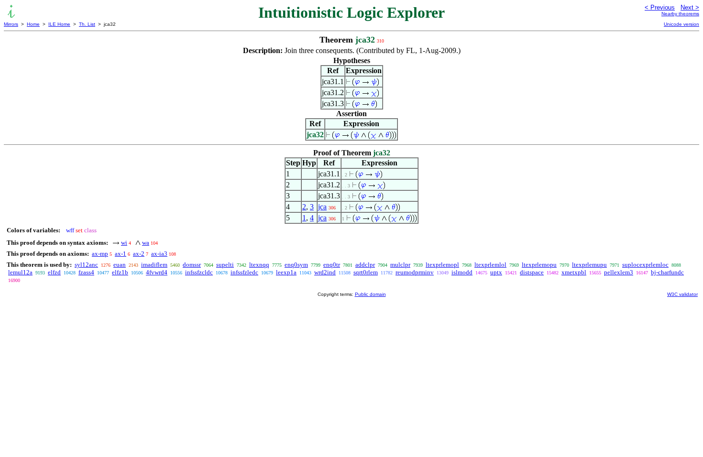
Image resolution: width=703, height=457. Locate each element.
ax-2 (138, 253)
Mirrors (11, 24)
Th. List (87, 24)
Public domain (370, 294)
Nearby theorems (680, 13)
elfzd (54, 272)
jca (322, 207)
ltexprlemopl (442, 264)
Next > (690, 7)
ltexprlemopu (539, 264)
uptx (496, 272)
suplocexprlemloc (645, 264)
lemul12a (20, 272)
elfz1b (120, 272)
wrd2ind (325, 272)
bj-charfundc (667, 272)
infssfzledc (244, 272)
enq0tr (331, 264)
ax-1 (120, 253)
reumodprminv (414, 272)
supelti (225, 264)
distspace (532, 272)
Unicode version (681, 24)
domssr (192, 264)
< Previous (660, 7)
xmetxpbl (573, 272)
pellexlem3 (618, 272)
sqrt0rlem (365, 272)
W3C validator (682, 294)
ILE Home (59, 24)
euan (119, 264)
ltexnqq (259, 264)
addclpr (365, 264)
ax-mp (100, 253)
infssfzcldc (199, 272)
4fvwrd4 (156, 272)
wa (145, 242)
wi (124, 242)
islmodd (461, 272)
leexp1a (286, 272)
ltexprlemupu (589, 264)
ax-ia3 (159, 253)
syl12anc (86, 264)
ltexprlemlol (490, 264)
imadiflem (154, 264)
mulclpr (400, 264)
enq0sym (296, 264)
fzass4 (86, 272)
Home (33, 24)
